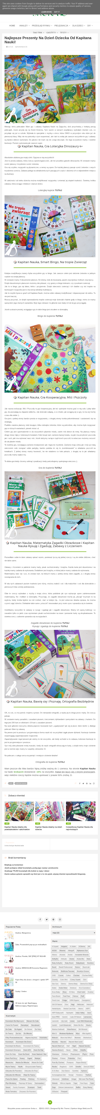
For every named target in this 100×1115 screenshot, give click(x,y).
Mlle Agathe (86, 1033)
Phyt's (85, 1054)
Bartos (77, 967)
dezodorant (35, 1025)
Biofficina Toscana (67, 971)
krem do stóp (11, 1054)
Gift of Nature (57, 1004)
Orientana (55, 1054)
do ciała (9, 1029)
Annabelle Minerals (82, 955)
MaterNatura (71, 1029)
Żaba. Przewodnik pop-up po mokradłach (31, 945)
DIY (89, 26)
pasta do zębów (11, 1079)
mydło (20, 1067)
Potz (79, 1058)
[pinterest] (53, 919)
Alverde (62, 955)
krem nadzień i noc (39, 1054)
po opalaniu (41, 1079)
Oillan (75, 1050)
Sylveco (84, 1071)
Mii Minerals (83, 1029)
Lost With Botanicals (84, 1021)
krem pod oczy (11, 1058)
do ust (18, 1033)
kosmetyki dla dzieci (23, 1042)
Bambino (90, 963)
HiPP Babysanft (57, 1013)
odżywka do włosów (13, 1075)
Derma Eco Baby (86, 984)
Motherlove (87, 1038)
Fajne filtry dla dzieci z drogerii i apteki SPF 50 (32, 981)
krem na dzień (24, 1054)
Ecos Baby (56, 992)
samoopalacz (39, 1083)
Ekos (64, 992)
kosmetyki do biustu (13, 1046)
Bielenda (55, 971)
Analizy (23, 26)
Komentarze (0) (22, 47)
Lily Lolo (64, 1021)
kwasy (22, 1058)
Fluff (82, 996)
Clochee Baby (87, 975)
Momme (77, 1038)
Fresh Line (56, 1000)
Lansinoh (55, 1021)
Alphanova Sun (82, 950)
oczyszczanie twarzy (33, 1067)
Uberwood (55, 1079)
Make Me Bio (78, 1025)
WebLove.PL (87, 1108)
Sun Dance (66, 1071)
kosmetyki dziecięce (13, 1050)
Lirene (72, 1021)
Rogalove (63, 1067)
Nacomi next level (75, 1042)
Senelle (78, 1067)
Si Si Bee (55, 1071)
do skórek (28, 1029)
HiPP (88, 1009)
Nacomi (63, 1042)
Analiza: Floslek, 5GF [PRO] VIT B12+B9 (30, 956)
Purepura (70, 1062)
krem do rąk (38, 1050)
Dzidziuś (73, 988)
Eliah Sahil (81, 992)
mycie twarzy (10, 1067)
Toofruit (88, 1075)
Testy (63, 33)
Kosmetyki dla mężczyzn (15, 1021)
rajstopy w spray (25, 1083)
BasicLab (86, 967)
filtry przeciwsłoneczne (14, 1038)
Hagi (72, 1004)
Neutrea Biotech (57, 1050)
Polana (62, 1058)
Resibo (54, 1067)
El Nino (72, 992)
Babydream (80, 963)
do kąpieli (18, 1029)
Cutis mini (63, 980)
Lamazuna (87, 1017)
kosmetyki (9, 1042)
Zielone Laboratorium (65, 1087)
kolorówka (43, 1038)
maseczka (9, 1062)
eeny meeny (87, 1087)
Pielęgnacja (61, 26)
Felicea (75, 996)
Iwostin (64, 1017)
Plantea (54, 1058)
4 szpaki (55, 946)
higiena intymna (31, 1038)
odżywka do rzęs (31, 1071)
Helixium (90, 1004)
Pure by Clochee (58, 1062)
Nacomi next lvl (58, 1046)
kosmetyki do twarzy (31, 1046)
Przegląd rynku (41, 26)
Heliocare (80, 1004)
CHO (53, 975)
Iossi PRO (55, 1017)
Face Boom (56, 996)
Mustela (55, 1042)
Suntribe (75, 1071)
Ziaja (53, 1087)
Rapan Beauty (81, 1062)
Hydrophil (69, 1013)
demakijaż (24, 1025)
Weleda (54, 1083)
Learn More (46, 12)
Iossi (89, 1013)
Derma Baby (73, 984)
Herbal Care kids (69, 1009)
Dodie (54, 988)
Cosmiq (54, 980)
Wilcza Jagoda (65, 1083)
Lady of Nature (75, 1017)
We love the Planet (86, 1079)
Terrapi (71, 1075)
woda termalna (11, 1091)
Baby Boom (69, 963)
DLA (84, 980)
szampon (31, 1087)
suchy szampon (19, 1087)
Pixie (91, 1054)
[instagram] (59, 919)
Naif (68, 1046)
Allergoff (71, 950)
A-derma (82, 946)
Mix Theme (65, 1108)
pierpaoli (64, 1091)
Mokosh (55, 1038)
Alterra (54, 955)
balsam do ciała (33, 1021)
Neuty (68, 1050)
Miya (77, 1033)
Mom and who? (66, 1038)
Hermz (80, 1009)
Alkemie (62, 950)
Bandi (54, 967)
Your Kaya (83, 1083)
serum (8, 1087)
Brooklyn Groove (83, 971)
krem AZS (27, 1050)
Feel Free (66, 996)
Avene (72, 959)
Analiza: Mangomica (23, 933)
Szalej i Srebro (21, 991)
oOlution (55, 1091)
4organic (64, 946)
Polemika (71, 1058)
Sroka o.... (35, 1108)
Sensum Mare (89, 1067)
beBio (78, 1087)
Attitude (64, 959)
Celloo (68, 975)
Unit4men (65, 1079)
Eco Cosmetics (84, 988)
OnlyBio (83, 1050)
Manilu (88, 1025)
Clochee (76, 975)
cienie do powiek (12, 1025)
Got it (57, 12)
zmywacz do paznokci (28, 1091)
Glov (66, 1004)
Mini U (54, 1033)
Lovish (54, 1025)
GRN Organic (74, 1000)
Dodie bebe (63, 988)
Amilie (70, 955)
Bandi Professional (65, 967)
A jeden (73, 946)
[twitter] (46, 919)
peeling (22, 1079)
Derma (63, 984)
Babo (88, 959)
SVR (71, 1067)
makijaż (37, 1058)
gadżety (51, 33)
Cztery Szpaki (75, 980)
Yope (75, 1083)
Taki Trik (37, 33)
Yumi (92, 1083)
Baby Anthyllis (57, 963)
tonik (39, 1087)
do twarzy (9, 1033)
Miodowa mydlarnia (66, 1033)
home (12, 26)
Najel (74, 1046)
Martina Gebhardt (58, 1029)
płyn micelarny (11, 1083)
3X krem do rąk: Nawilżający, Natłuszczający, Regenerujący (26, 1004)
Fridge (64, 1000)
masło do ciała (37, 1062)
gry (11, 783)
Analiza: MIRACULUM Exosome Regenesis (31, 968)
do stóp (38, 1029)
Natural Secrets (84, 1046)
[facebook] (40, 919)
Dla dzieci (77, 26)
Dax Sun (55, 984)
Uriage (74, 1079)
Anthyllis (55, 959)
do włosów (28, 1033)
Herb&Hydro (56, 1009)
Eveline (90, 992)
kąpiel (30, 1058)
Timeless (79, 1075)
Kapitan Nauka (21, 783)
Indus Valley (80, 1013)
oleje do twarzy (29, 1075)
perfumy (31, 1079)
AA (89, 946)
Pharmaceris (75, 1054)
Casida (60, 975)
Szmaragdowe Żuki (59, 1075)
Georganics (86, 1000)
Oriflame (65, 1054)
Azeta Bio (80, 959)
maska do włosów (22, 1062)
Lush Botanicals (65, 1025)
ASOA (54, 950)
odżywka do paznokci (14, 1071)
